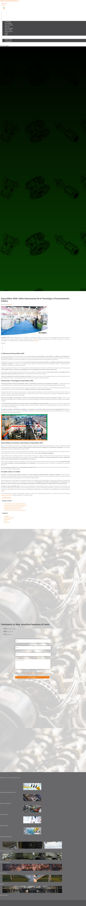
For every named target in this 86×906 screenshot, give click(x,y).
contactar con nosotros (6, 495)
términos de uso (41, 672)
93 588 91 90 (3, 0)
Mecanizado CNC (7, 519)
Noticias (10, 304)
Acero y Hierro (8, 29)
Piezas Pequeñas (9, 25)
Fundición (7, 26)
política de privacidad (30, 672)
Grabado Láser (8, 39)
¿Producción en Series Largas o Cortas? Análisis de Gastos (14, 503)
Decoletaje (5, 18)
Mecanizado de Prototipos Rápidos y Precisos (12, 508)
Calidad (4, 36)
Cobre (6, 34)
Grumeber (36, 340)
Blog (3, 5)
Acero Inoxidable (9, 28)
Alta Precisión (8, 23)
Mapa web (4, 3)
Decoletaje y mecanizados (9, 517)
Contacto (4, 43)
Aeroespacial (6, 516)
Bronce (6, 33)
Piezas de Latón (8, 31)
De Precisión (8, 21)
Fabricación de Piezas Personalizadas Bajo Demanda (14, 506)
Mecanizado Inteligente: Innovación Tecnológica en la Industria (15, 505)
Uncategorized (7, 522)
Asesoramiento (8, 41)
